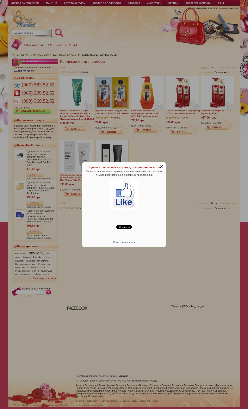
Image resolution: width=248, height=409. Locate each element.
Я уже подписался (124, 242)
